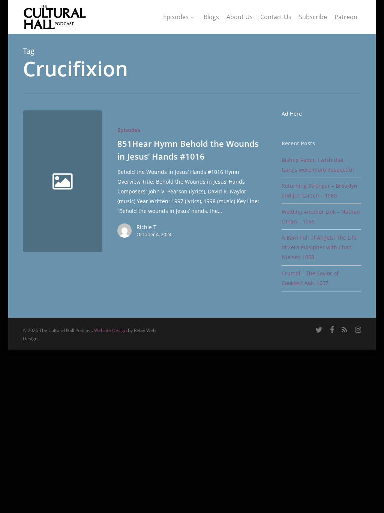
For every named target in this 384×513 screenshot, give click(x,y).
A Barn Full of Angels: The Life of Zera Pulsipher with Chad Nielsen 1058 (319, 247)
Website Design (110, 330)
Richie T (146, 227)
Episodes (128, 129)
